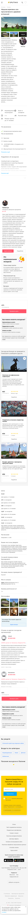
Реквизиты (11, 898)
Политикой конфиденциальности (12, 811)
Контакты (17, 898)
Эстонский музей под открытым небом (13, 743)
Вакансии (20, 896)
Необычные (5, 756)
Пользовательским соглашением (12, 808)
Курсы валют (14, 850)
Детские (23, 752)
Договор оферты (14, 839)
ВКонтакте (12, 874)
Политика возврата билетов (14, 836)
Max (17, 874)
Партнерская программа (18, 893)
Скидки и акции (14, 833)
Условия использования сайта (14, 841)
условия (4, 912)
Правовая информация (11, 896)
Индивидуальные (7, 752)
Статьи (14, 824)
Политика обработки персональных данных (14, 844)
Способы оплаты (14, 847)
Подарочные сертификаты (14, 830)
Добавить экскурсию (14, 882)
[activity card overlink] (14, 386)
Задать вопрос (8, 251)
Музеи (16, 752)
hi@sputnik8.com (14, 876)
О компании (7, 893)
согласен (9, 798)
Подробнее (20, 251)
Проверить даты (14, 311)
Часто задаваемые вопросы (14, 827)
